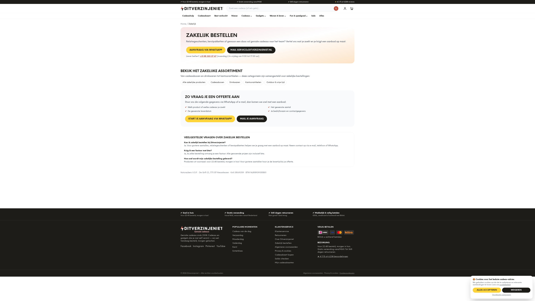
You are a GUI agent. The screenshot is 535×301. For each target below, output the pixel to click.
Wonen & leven (277, 16)
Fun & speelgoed (298, 16)
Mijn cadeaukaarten (284, 263)
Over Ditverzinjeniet (284, 239)
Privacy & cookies (283, 251)
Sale (313, 16)
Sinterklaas (237, 251)
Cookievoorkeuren (347, 273)
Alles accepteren (487, 290)
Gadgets (260, 16)
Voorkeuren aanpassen (501, 295)
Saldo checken (282, 259)
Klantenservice (282, 231)
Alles (321, 16)
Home (183, 24)
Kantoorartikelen (253, 82)
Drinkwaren (234, 82)
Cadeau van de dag (241, 231)
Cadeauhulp (188, 16)
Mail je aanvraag (252, 119)
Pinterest (210, 246)
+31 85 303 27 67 (208, 56)
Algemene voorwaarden (286, 247)
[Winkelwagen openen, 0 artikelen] (351, 8)
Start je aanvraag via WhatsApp (210, 119)
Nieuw (234, 16)
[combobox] (283, 8)
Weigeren (516, 290)
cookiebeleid (505, 285)
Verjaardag (237, 235)
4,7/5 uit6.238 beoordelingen (333, 257)
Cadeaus (245, 16)
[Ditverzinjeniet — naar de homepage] (202, 8)
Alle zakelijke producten (194, 82)
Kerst (234, 247)
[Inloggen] (345, 8)
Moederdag (238, 239)
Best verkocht (221, 16)
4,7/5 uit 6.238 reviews (344, 2)
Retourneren (280, 235)
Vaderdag (237, 243)
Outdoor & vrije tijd (275, 82)
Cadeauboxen (217, 82)
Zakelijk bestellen (283, 243)
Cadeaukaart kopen (284, 255)
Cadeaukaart (204, 16)
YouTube (221, 246)
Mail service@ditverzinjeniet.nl (251, 50)
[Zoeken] (336, 8)
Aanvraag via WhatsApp (205, 50)
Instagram (198, 246)
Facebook (186, 246)
